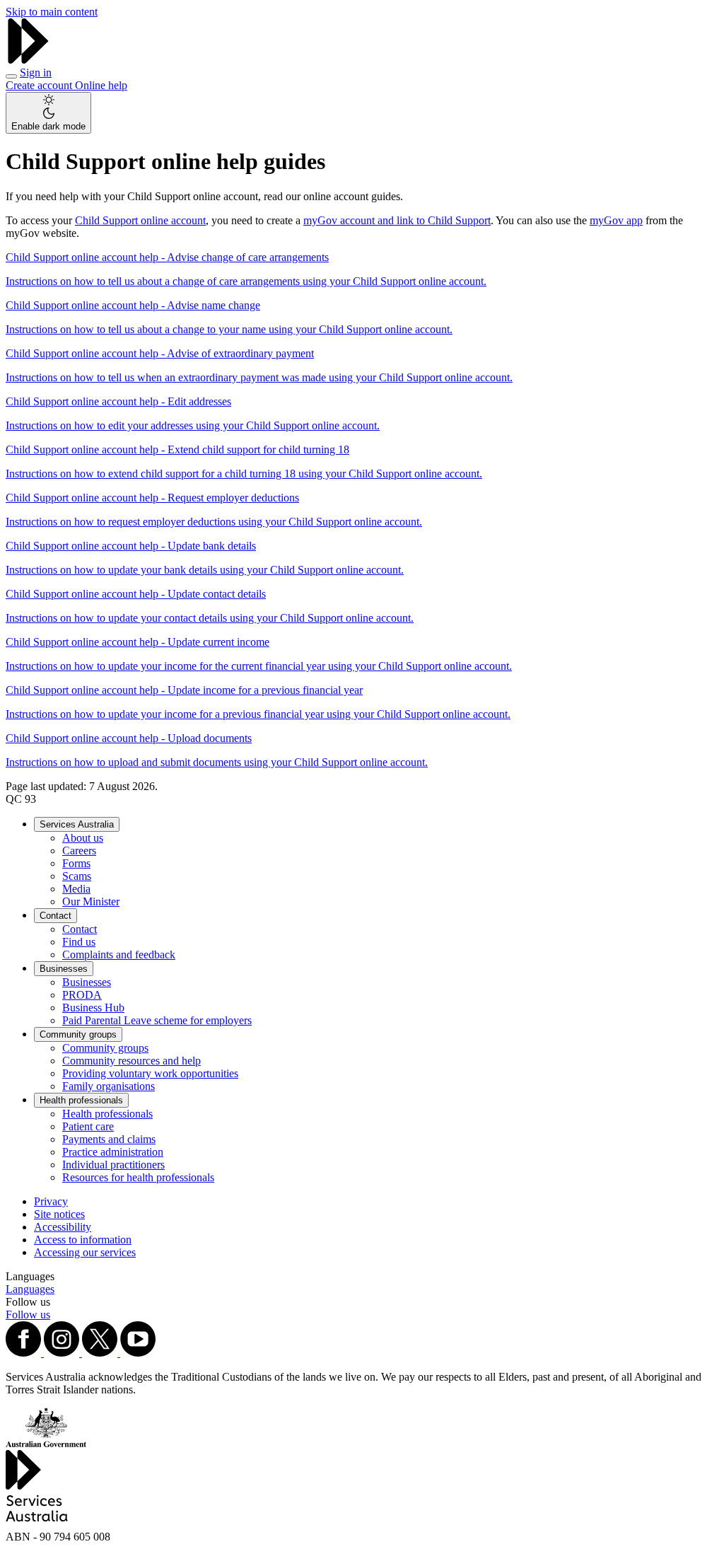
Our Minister (90, 901)
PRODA (82, 995)
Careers (79, 851)
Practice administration (112, 1152)
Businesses (64, 968)
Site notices (59, 1214)
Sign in (36, 72)
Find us (78, 942)
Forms (76, 863)
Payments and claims (109, 1139)
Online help (101, 85)
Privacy (51, 1201)
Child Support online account (140, 220)
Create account (40, 85)
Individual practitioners (113, 1165)
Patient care (88, 1126)
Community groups (78, 1034)
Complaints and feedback (118, 954)
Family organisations (108, 1086)
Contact (55, 915)
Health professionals (81, 1100)
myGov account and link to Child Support (397, 220)
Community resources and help (131, 1061)
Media (76, 889)
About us (82, 838)
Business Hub (93, 1008)
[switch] (48, 113)
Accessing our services (85, 1252)
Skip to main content (52, 12)
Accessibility (62, 1227)
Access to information (83, 1240)
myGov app (616, 220)
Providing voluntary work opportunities (150, 1073)
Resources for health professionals (138, 1177)
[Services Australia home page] (28, 60)
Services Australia (77, 824)
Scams (76, 876)
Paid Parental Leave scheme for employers (157, 1020)
